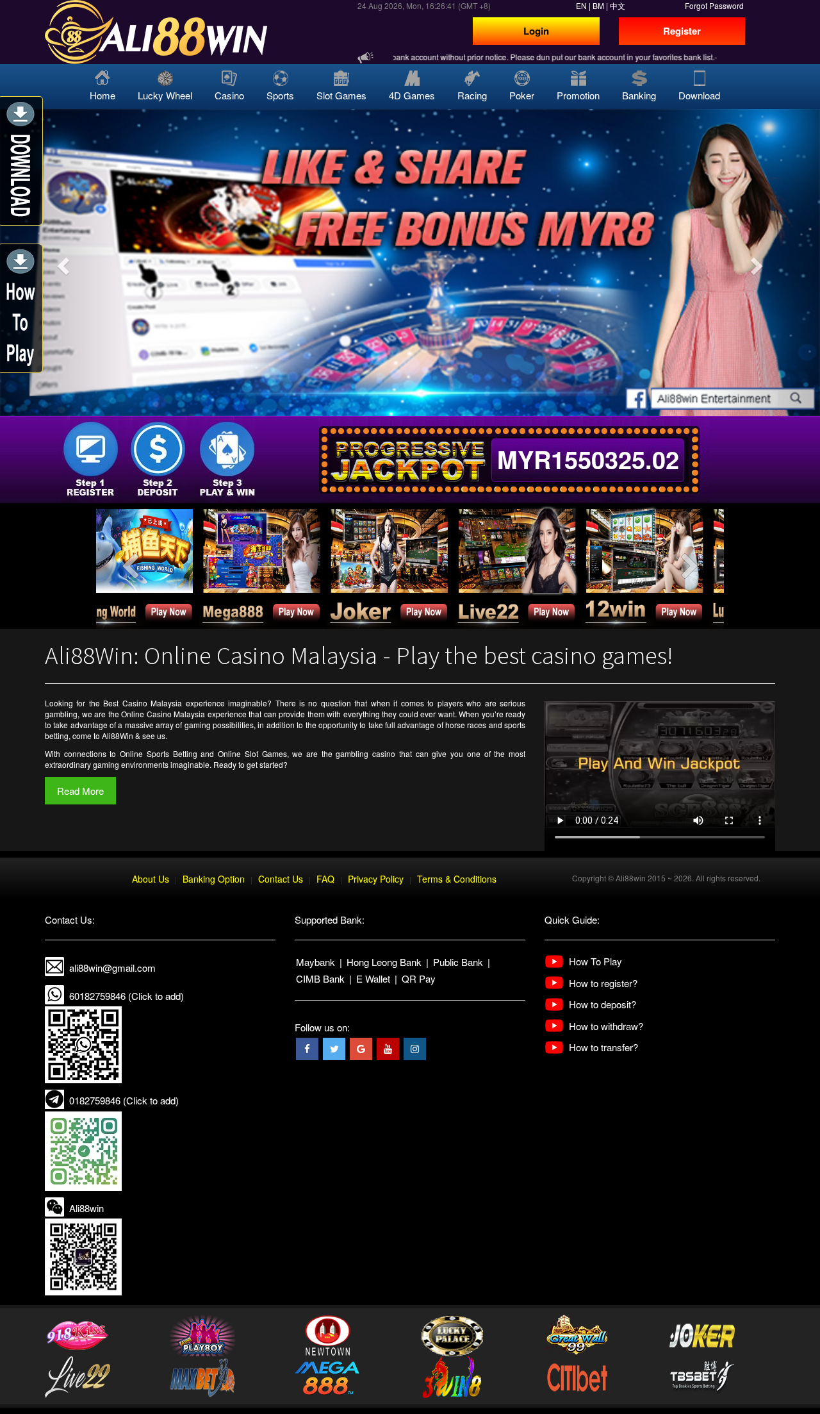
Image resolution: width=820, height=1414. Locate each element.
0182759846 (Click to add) (124, 1100)
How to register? (603, 983)
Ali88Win (117, 735)
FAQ (325, 878)
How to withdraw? (606, 1026)
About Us (150, 878)
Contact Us (280, 878)
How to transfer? (603, 1047)
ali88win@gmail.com (112, 967)
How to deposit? (602, 1004)
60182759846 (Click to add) (126, 995)
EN (581, 5)
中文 (617, 5)
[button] (61, 262)
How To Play (595, 961)
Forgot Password (714, 5)
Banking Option (214, 878)
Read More (80, 790)
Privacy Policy (376, 878)
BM (598, 5)
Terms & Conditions (456, 878)
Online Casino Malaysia (163, 713)
